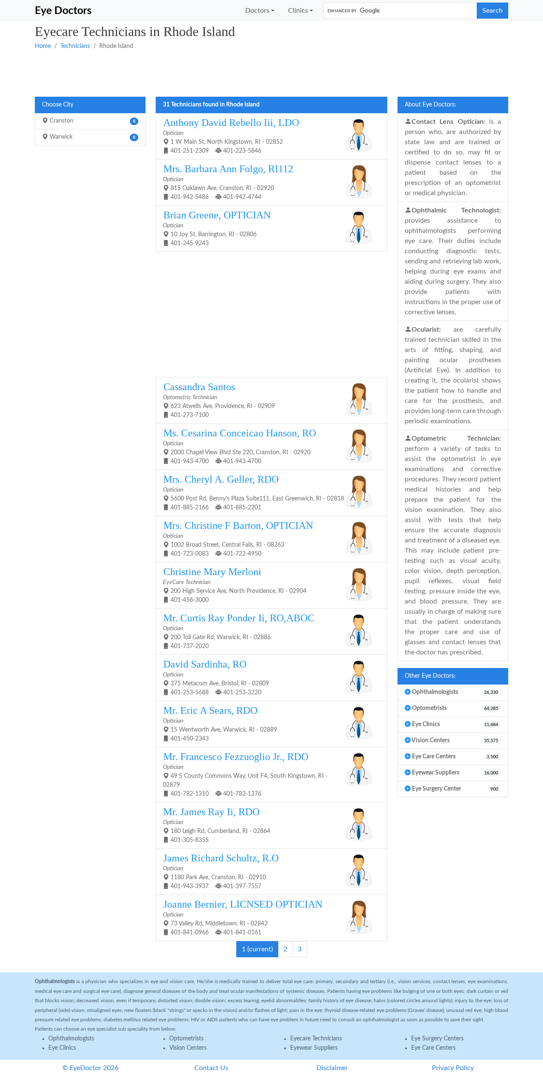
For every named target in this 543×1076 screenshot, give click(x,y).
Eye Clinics (62, 1048)
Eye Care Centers (433, 1048)
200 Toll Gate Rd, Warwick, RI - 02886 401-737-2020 (238, 630)
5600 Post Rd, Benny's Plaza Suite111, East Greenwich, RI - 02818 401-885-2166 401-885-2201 (253, 492)
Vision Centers (188, 1048)
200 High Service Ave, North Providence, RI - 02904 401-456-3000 (234, 584)
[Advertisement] (271, 72)
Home (43, 46)
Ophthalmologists (71, 1039)
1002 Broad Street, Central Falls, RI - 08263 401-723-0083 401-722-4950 (238, 538)
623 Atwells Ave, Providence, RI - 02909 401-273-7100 (219, 399)
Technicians (75, 46)
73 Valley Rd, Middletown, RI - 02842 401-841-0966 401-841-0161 (242, 917)
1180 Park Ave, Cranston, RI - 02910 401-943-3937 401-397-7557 (221, 870)
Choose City (57, 105)
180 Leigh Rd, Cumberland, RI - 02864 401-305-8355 (216, 824)
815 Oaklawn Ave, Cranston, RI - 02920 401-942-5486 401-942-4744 (228, 181)
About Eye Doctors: (430, 105)
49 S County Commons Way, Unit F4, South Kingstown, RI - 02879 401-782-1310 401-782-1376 (245, 774)
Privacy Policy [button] (453, 1068)
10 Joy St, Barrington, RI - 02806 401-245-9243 (217, 228)
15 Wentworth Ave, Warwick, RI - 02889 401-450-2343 (220, 723)
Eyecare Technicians (316, 1039)
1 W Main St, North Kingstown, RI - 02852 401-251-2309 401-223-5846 (231, 135)
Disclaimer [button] (332, 1068)
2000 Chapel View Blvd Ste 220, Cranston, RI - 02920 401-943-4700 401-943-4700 (239, 446)
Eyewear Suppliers (314, 1048)
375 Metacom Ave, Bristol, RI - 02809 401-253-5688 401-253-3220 (216, 677)
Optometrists (186, 1039)
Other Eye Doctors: (430, 676)
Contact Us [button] (211, 1068)
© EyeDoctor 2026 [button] (90, 1068)
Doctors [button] (257, 10)
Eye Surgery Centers (437, 1039)
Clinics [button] (298, 10)
